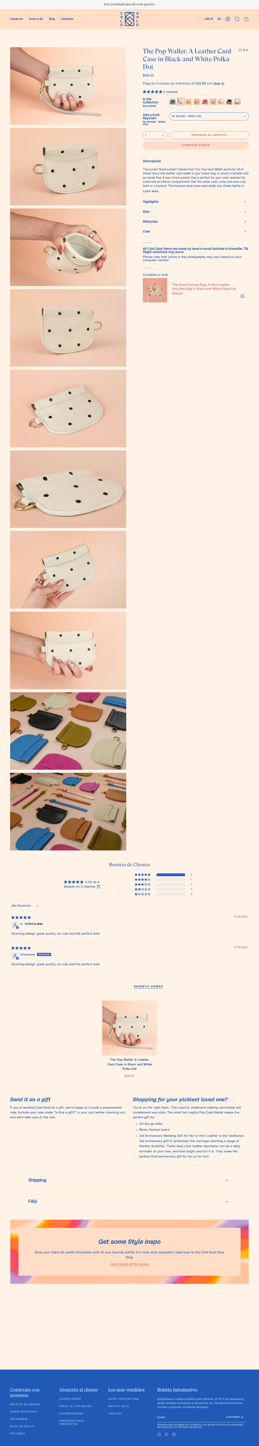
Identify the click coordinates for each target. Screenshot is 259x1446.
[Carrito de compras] (246, 19)
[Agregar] (242, 296)
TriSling (115, 1413)
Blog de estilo (22, 1426)
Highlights (150, 201)
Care (146, 231)
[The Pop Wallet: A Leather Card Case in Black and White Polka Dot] (129, 1027)
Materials (150, 221)
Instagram (18, 1419)
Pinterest (18, 1433)
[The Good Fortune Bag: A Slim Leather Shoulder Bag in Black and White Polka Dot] (155, 290)
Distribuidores (71, 1413)
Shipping (37, 1180)
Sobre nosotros (23, 1412)
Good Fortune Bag (123, 1399)
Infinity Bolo (119, 1406)
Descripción (152, 161)
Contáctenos (70, 1399)
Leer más (151, 191)
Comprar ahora (196, 145)
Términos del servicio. (190, 1427)
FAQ (32, 1201)
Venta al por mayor (75, 1406)
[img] (21, 917)
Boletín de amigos (25, 1404)
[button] (16, 19)
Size (146, 211)
